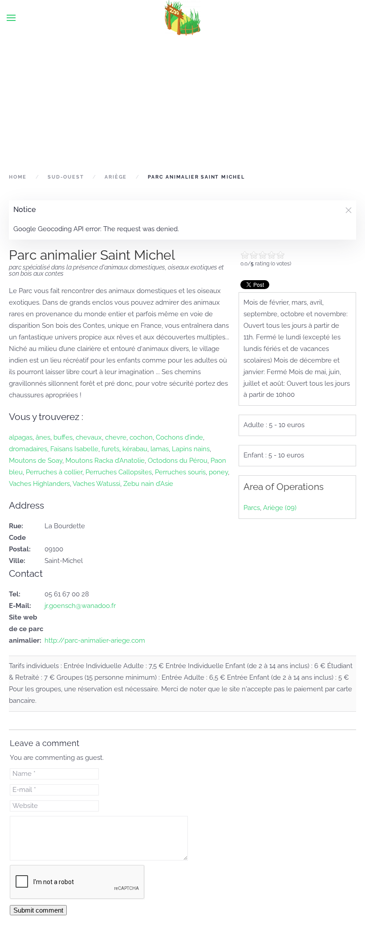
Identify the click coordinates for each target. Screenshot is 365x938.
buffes (63, 437)
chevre (115, 437)
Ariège (116, 177)
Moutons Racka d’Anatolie (105, 461)
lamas (159, 449)
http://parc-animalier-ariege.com (95, 640)
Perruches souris (180, 472)
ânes (43, 437)
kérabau (134, 449)
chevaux (89, 437)
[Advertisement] (182, 103)
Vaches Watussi (96, 484)
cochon (141, 437)
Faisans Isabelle (74, 449)
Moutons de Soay (35, 461)
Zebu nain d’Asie (148, 484)
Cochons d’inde (179, 437)
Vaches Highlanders (39, 484)
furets (110, 449)
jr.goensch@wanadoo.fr (80, 606)
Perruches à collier (54, 472)
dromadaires (28, 449)
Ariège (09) (279, 508)
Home (18, 177)
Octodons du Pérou (177, 461)
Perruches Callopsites (118, 472)
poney (218, 472)
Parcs (251, 508)
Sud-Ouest (66, 177)
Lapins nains (191, 449)
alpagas (20, 437)
